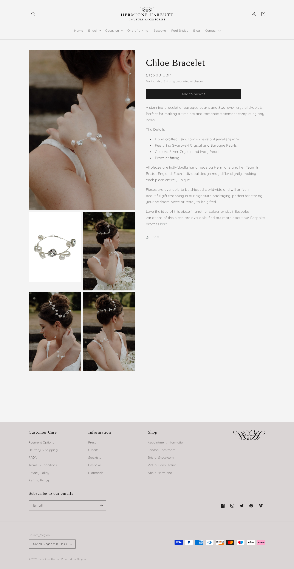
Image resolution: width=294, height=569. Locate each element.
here (164, 224)
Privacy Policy (39, 473)
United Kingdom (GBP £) (50, 544)
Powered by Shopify (73, 559)
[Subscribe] (101, 505)
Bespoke (94, 465)
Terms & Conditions (43, 465)
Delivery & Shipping (43, 450)
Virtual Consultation (162, 465)
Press (92, 442)
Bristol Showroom (161, 457)
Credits (93, 450)
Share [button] (155, 237)
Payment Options (41, 442)
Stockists (94, 457)
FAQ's (33, 457)
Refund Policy (39, 480)
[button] (33, 14)
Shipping (169, 81)
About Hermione (160, 473)
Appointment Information (166, 442)
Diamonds (95, 473)
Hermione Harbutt (50, 559)
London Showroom (161, 450)
